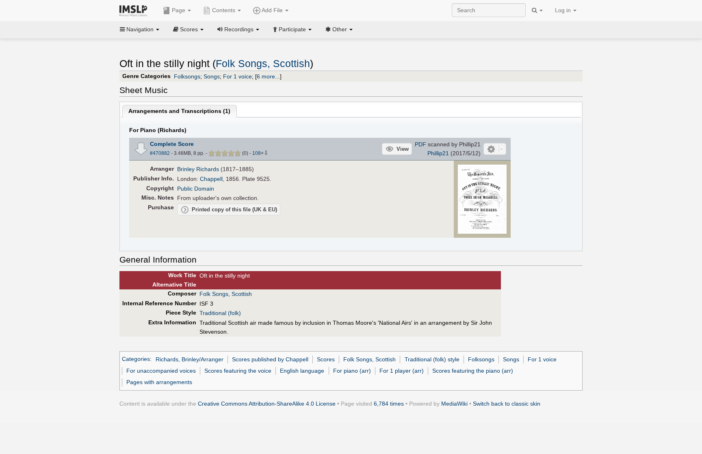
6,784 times (389, 403)
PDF (420, 144)
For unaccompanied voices (161, 370)
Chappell (211, 179)
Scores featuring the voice (237, 370)
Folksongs (187, 76)
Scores (326, 359)
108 (256, 153)
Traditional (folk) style (432, 359)
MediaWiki (454, 403)
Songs (212, 76)
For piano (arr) (352, 370)
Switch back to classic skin (506, 403)
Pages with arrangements (159, 382)
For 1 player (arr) (401, 370)
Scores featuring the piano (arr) (472, 370)
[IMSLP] (135, 10)
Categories (136, 359)
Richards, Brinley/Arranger (189, 359)
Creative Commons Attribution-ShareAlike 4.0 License (267, 403)
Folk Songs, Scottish (263, 63)
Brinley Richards (198, 169)
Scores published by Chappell (270, 359)
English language (302, 370)
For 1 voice (237, 76)
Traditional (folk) (220, 313)
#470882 (160, 153)
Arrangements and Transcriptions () (179, 111)
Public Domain (195, 188)
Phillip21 (438, 153)
